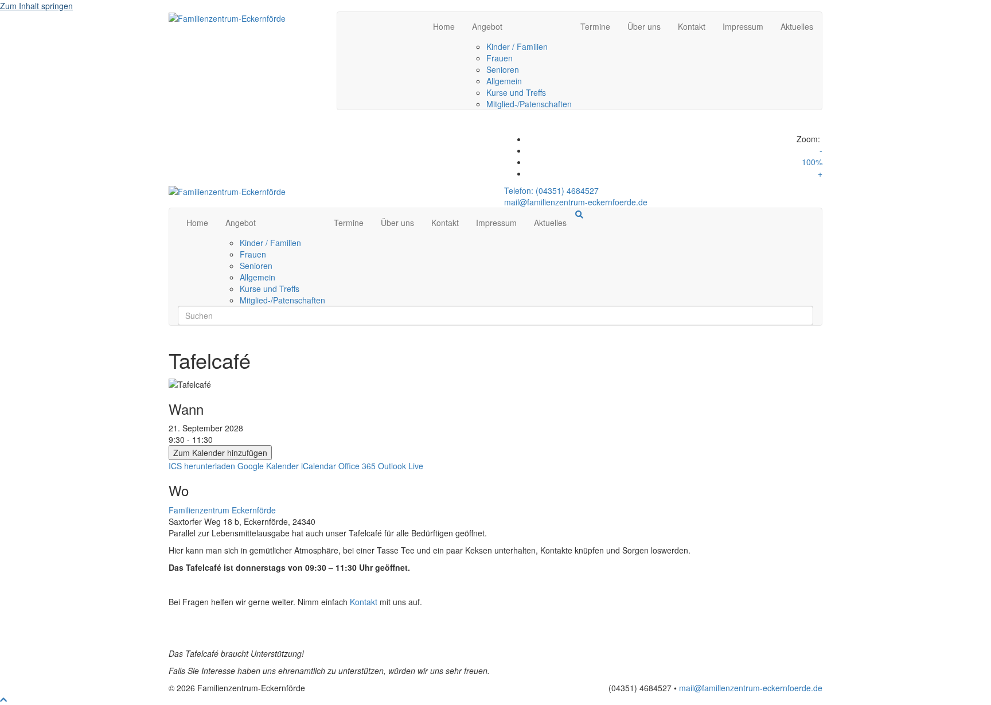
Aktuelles (797, 26)
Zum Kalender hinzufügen (220, 452)
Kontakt (691, 26)
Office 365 (357, 466)
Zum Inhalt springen (36, 5)
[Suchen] (579, 215)
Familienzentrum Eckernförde (222, 510)
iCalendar (318, 466)
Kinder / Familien (517, 46)
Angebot (487, 26)
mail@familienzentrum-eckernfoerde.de (575, 202)
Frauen (499, 58)
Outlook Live (400, 466)
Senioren (502, 69)
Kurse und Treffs (516, 92)
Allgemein (504, 81)
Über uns (644, 26)
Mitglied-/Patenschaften (529, 104)
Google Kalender (268, 466)
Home (444, 26)
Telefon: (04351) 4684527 (551, 190)
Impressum (743, 26)
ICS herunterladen (202, 466)
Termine (595, 26)
